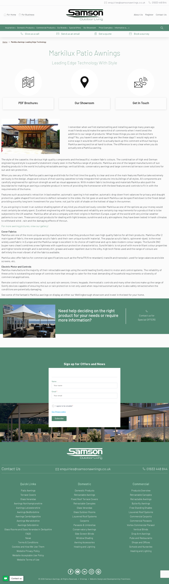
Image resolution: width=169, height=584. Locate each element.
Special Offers (75, 27)
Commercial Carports (141, 516)
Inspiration (9, 27)
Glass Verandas (28, 499)
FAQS (28, 533)
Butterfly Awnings (141, 503)
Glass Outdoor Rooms (85, 512)
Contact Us (161, 14)
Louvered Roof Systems (84, 516)
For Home (11, 14)
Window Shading (84, 538)
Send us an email (70, 33)
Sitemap (83, 579)
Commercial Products (45, 27)
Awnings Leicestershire (28, 507)
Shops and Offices (141, 542)
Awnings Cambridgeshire (28, 516)
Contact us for (146, 315)
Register (149, 14)
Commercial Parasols (141, 520)
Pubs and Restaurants (141, 538)
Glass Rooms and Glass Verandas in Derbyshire (28, 529)
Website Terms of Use (28, 559)
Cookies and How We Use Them (28, 546)
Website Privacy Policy (28, 551)
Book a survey (141, 33)
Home (4, 42)
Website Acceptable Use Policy (28, 555)
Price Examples (105, 27)
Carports (84, 520)
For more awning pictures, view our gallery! (24, 226)
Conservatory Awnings (84, 529)
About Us (138, 14)
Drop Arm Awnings (140, 533)
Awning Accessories (84, 542)
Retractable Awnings (84, 494)
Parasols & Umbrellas (84, 525)
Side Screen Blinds (84, 533)
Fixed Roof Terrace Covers (84, 499)
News (28, 538)
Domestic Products (25, 27)
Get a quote (105, 33)
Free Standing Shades (141, 507)
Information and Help (122, 27)
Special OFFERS (147, 319)
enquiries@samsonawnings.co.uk (126, 2)
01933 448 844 (159, 2)
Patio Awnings (28, 490)
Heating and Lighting (84, 546)
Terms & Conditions (28, 542)
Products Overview (140, 490)
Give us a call (32, 33)
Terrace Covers (28, 494)
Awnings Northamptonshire (28, 503)
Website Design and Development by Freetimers (110, 579)
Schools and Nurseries (140, 546)
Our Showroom (90, 27)
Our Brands (61, 27)
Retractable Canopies (84, 503)
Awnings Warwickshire (28, 520)
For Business (28, 14)
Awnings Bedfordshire (28, 512)
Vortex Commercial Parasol (141, 525)
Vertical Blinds (140, 529)
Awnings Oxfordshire (28, 525)
